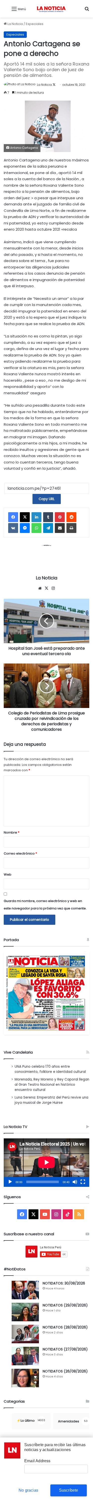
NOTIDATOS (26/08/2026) (65, 1371)
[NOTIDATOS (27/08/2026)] (25, 1356)
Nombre (11, 832)
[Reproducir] (10, 1181)
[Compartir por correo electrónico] (60, 528)
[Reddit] (71, 517)
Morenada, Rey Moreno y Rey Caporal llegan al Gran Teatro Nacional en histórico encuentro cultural (52, 1084)
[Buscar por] (86, 10)
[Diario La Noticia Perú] (51, 8)
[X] (25, 517)
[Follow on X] (54, 85)
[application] (46, 1162)
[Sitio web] (40, 588)
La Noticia (15, 24)
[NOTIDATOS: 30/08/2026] (25, 1290)
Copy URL (47, 498)
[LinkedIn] (36, 517)
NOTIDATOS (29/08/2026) (65, 1305)
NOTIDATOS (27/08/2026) (65, 1349)
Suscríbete (68, 1490)
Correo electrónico (20, 853)
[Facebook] (13, 517)
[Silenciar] (74, 1181)
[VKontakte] (13, 528)
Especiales (34, 24)
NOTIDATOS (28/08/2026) (65, 1327)
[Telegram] (48, 528)
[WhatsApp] (36, 528)
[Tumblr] (48, 517)
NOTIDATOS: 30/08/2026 (64, 1283)
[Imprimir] (71, 528)
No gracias (28, 1490)
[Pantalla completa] (82, 1181)
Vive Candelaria (18, 1052)
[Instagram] (53, 588)
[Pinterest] (60, 517)
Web (7, 874)
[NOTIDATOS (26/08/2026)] (25, 1378)
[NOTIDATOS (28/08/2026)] (25, 1334)
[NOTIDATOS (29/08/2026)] (25, 1312)
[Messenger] (25, 528)
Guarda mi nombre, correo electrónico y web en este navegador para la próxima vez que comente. (45, 905)
